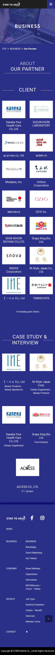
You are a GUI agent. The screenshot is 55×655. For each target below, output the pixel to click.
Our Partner (31, 558)
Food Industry (41, 442)
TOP (4, 48)
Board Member (33, 568)
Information (31, 579)
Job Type (30, 599)
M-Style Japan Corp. (41, 383)
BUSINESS (15, 48)
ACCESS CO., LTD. (27, 487)
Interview (30, 616)
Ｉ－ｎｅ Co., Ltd (14, 381)
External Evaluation (35, 604)
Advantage (31, 547)
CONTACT (11, 631)
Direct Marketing (34, 552)
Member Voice (33, 621)
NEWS (9, 529)
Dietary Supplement (14, 445)
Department (31, 574)
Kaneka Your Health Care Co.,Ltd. (13, 438)
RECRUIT (10, 599)
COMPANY (11, 568)
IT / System (27, 491)
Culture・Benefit (34, 610)
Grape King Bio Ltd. (41, 436)
